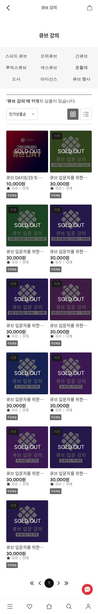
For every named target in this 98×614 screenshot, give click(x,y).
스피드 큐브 (16, 56)
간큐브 (81, 56)
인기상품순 (17, 114)
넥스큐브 (49, 67)
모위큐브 (49, 56)
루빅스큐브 (16, 67)
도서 (16, 79)
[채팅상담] (87, 589)
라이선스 (49, 79)
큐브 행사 (81, 79)
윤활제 (81, 67)
